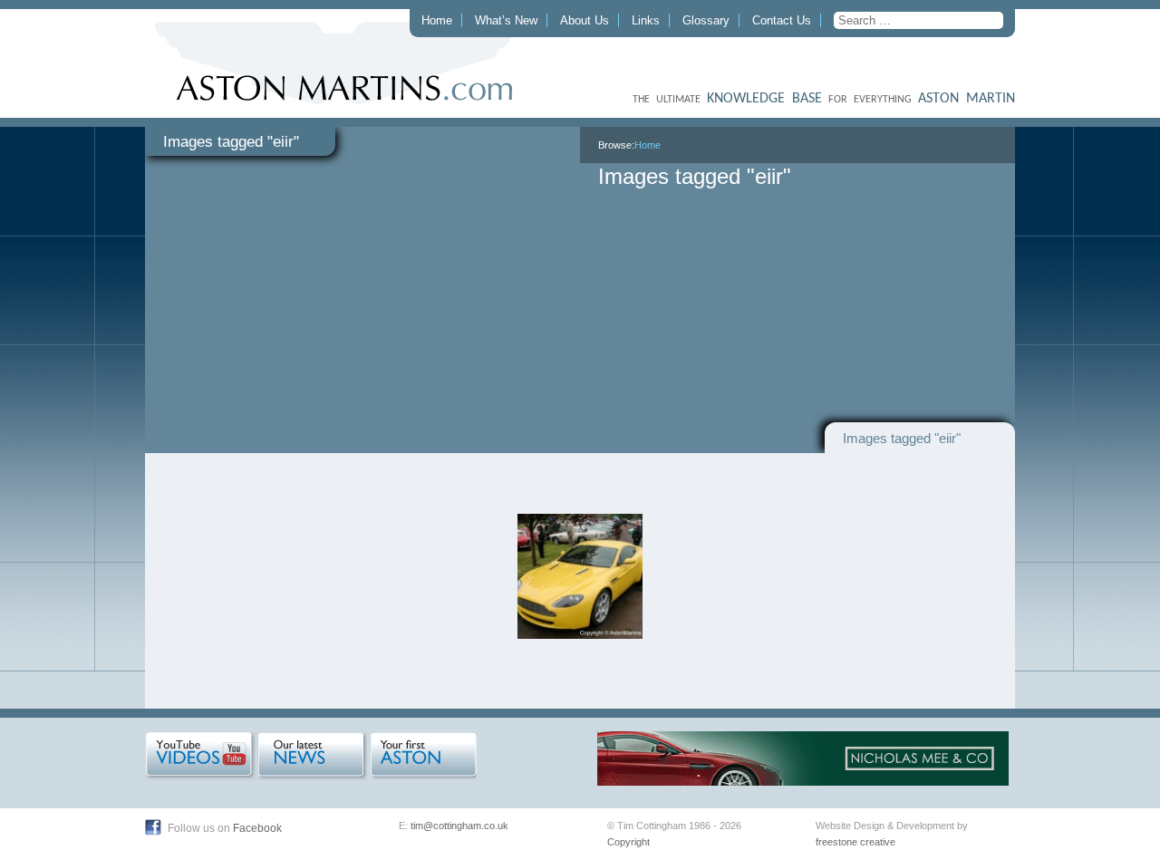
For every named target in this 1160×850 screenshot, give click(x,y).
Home (436, 20)
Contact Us (781, 20)
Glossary (706, 20)
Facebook (257, 828)
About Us (584, 20)
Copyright (628, 841)
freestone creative (855, 841)
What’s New (506, 20)
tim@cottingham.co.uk (459, 825)
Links (646, 20)
